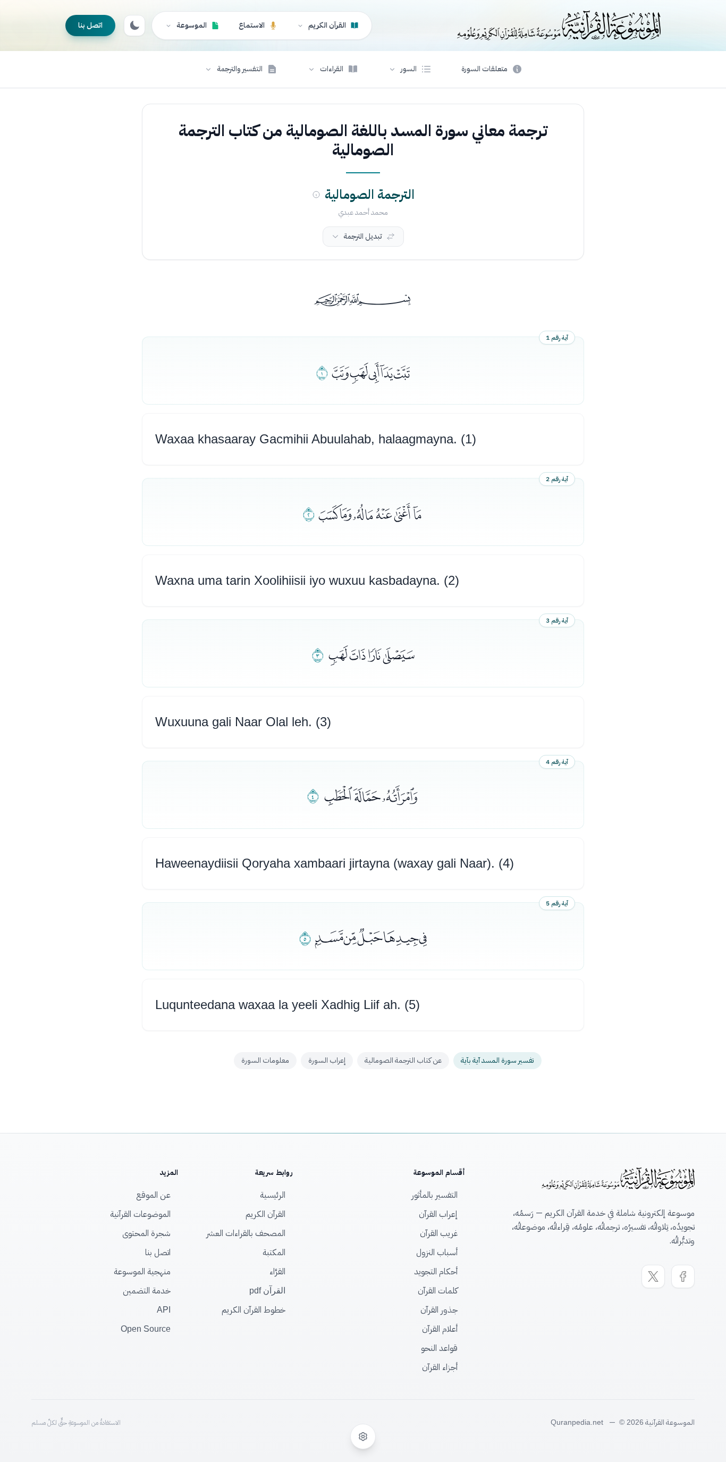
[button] (410, 69)
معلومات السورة (265, 1060)
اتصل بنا (90, 25)
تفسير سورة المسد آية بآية (497, 1060)
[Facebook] (683, 1276)
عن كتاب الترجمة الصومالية (403, 1060)
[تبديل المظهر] (134, 25)
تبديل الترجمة (362, 236)
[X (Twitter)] (653, 1276)
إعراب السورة (326, 1060)
